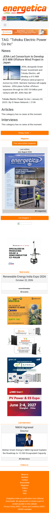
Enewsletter (25, 483)
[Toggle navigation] (5, 25)
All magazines (40, 211)
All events (24, 292)
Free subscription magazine (25, 143)
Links (25, 491)
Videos (25, 488)
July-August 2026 (25, 152)
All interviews (24, 459)
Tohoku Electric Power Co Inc (16, 99)
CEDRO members (24, 509)
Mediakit (24, 477)
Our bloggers (24, 218)
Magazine (25, 485)
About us (24, 474)
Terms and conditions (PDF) (33, 506)
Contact (25, 480)
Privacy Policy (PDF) (12, 506)
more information (24, 288)
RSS (24, 493)
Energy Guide (23, 133)
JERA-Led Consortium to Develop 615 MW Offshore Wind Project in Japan (23, 59)
